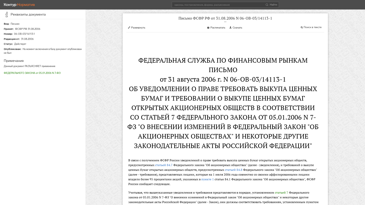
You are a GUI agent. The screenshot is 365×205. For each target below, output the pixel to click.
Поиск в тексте (312, 27)
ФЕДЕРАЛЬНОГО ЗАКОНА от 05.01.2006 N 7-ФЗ (32, 73)
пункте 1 (207, 179)
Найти (273, 4)
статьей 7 (281, 192)
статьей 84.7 (164, 165)
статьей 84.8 (233, 170)
